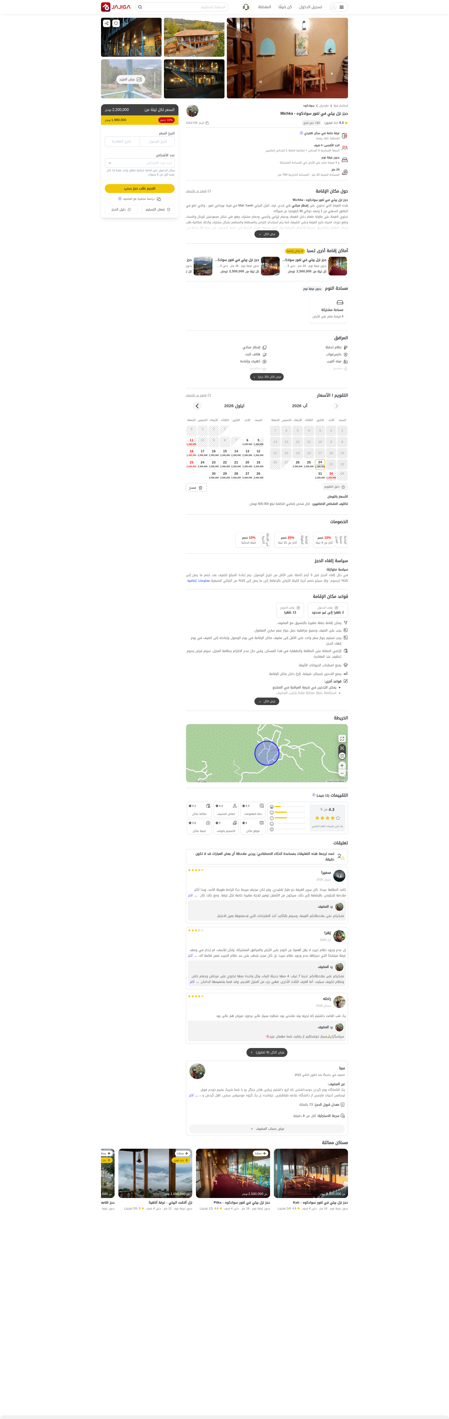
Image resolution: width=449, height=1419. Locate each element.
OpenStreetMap (335, 781)
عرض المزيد (127, 79)
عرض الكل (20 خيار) (269, 376)
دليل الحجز (119, 209)
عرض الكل (269, 234)
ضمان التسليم (155, 209)
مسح (192, 488)
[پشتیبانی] (246, 6)
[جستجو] (140, 7)
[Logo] (105, 7)
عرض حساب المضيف (270, 1129)
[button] (310, 7)
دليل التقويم (332, 486)
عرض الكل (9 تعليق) (270, 1052)
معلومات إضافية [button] (198, 581)
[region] (267, 753)
